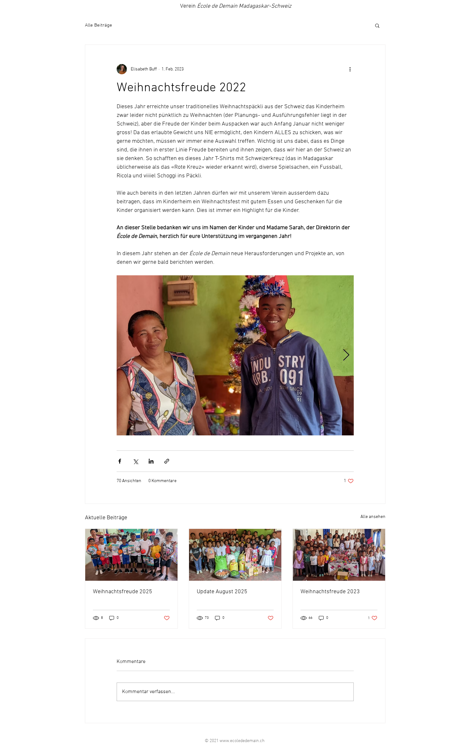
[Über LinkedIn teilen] (151, 461)
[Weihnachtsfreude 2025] (131, 555)
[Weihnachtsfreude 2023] (339, 555)
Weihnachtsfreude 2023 (330, 591)
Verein (235, 6)
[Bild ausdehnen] (235, 355)
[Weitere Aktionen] (350, 69)
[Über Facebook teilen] (120, 461)
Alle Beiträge (98, 25)
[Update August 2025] (235, 555)
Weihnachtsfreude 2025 (122, 591)
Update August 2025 (222, 591)
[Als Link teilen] (167, 461)
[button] (377, 25)
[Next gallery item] (346, 355)
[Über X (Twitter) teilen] (135, 461)
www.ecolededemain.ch (242, 741)
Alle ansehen (372, 517)
